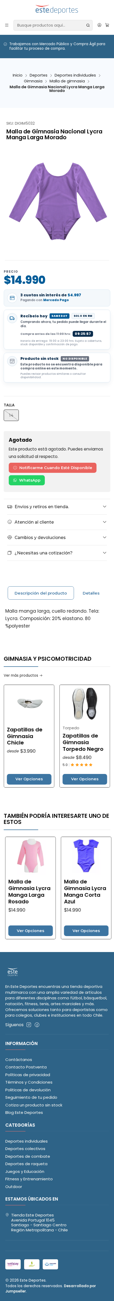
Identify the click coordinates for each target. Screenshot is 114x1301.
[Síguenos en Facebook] (37, 1025)
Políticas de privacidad (27, 1074)
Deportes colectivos (25, 1148)
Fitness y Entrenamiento (29, 1179)
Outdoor (13, 1186)
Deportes (38, 75)
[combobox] (53, 25)
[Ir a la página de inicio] (57, 9)
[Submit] (88, 25)
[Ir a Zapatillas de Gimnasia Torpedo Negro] (67, 704)
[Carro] (107, 25)
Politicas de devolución (28, 1090)
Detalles (91, 593)
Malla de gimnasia (67, 81)
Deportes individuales (75, 75)
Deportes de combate (27, 1156)
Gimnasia (33, 81)
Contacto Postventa (26, 1067)
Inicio (18, 75)
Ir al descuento (48, 51)
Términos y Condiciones (28, 1082)
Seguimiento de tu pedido (31, 1097)
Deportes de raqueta (26, 1164)
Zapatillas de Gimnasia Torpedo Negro (65, 742)
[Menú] (6, 25)
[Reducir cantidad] (104, 779)
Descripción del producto (41, 593)
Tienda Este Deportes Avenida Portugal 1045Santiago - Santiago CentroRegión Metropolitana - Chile (39, 1222)
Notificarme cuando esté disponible (55, 467)
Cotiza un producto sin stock (33, 1105)
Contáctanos (18, 1059)
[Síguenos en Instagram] (29, 1025)
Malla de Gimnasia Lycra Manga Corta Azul (68, 891)
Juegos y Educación (24, 1171)
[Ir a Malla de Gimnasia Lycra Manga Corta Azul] (70, 856)
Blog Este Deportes (24, 1112)
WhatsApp (30, 480)
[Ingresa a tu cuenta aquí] (99, 25)
